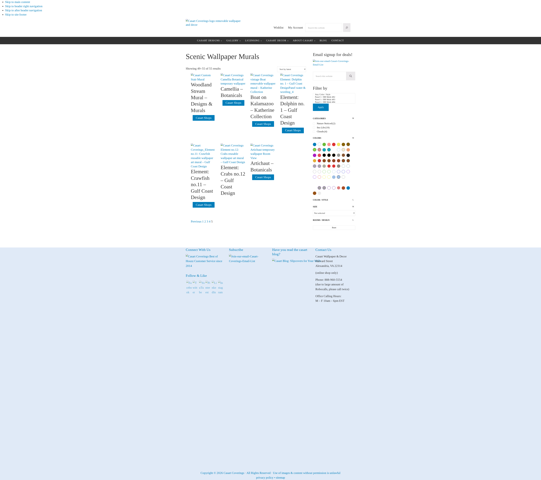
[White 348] (329, 182)
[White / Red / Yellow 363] (319, 177)
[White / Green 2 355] (324, 171)
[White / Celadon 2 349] (343, 166)
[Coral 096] (348, 150)
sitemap (280, 477)
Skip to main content (17, 2)
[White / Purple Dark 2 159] (333, 188)
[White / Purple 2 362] (348, 171)
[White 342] (333, 150)
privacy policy (264, 477)
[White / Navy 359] (343, 171)
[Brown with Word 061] (348, 144)
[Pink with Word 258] (319, 149)
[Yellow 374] (338, 144)
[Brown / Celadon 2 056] (329, 160)
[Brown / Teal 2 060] (348, 160)
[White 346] (319, 182)
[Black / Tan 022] (333, 155)
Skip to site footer (16, 14)
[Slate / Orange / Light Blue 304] (338, 166)
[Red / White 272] (333, 166)
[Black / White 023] (314, 144)
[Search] (346, 27)
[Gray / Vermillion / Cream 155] (324, 166)
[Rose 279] (319, 155)
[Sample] (319, 144)
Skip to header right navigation (24, 6)
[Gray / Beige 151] (338, 155)
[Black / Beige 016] (324, 155)
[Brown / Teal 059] (343, 160)
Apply (321, 107)
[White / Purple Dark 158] (329, 188)
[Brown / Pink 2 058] (338, 160)
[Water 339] (333, 177)
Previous (196, 221)
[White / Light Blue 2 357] (333, 171)
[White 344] (314, 182)
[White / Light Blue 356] (338, 149)
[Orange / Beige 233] (314, 160)
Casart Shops (203, 117)
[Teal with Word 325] (329, 149)
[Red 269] (333, 144)
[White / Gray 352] (319, 171)
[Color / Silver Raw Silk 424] (319, 193)
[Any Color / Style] (334, 94)
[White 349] (333, 182)
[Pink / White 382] (338, 188)
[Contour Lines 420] (348, 188)
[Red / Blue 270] (319, 160)
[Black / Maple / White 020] (329, 155)
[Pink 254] (329, 144)
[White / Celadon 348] (348, 166)
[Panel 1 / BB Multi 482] (334, 97)
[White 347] (324, 182)
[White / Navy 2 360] (338, 171)
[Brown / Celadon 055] (324, 160)
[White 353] (314, 188)
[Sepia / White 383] (343, 188)
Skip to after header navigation (23, 10)
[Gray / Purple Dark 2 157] (324, 188)
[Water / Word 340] (338, 177)
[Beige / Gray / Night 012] (343, 149)
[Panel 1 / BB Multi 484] (334, 102)
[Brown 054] (343, 144)
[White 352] (348, 182)
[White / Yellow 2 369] (324, 177)
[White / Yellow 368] (329, 177)
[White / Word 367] (343, 177)
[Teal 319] (324, 150)
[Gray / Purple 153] (314, 166)
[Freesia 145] (314, 155)
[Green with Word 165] (314, 149)
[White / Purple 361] (314, 177)
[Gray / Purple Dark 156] (319, 188)
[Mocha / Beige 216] (343, 155)
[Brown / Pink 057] (333, 160)
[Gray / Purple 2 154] (319, 166)
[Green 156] (324, 144)
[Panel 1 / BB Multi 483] (334, 99)
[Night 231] (348, 155)
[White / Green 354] (329, 171)
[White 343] (348, 177)
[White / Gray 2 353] (314, 171)
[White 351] (343, 182)
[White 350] (338, 182)
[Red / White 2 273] (329, 166)
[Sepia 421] (314, 193)
